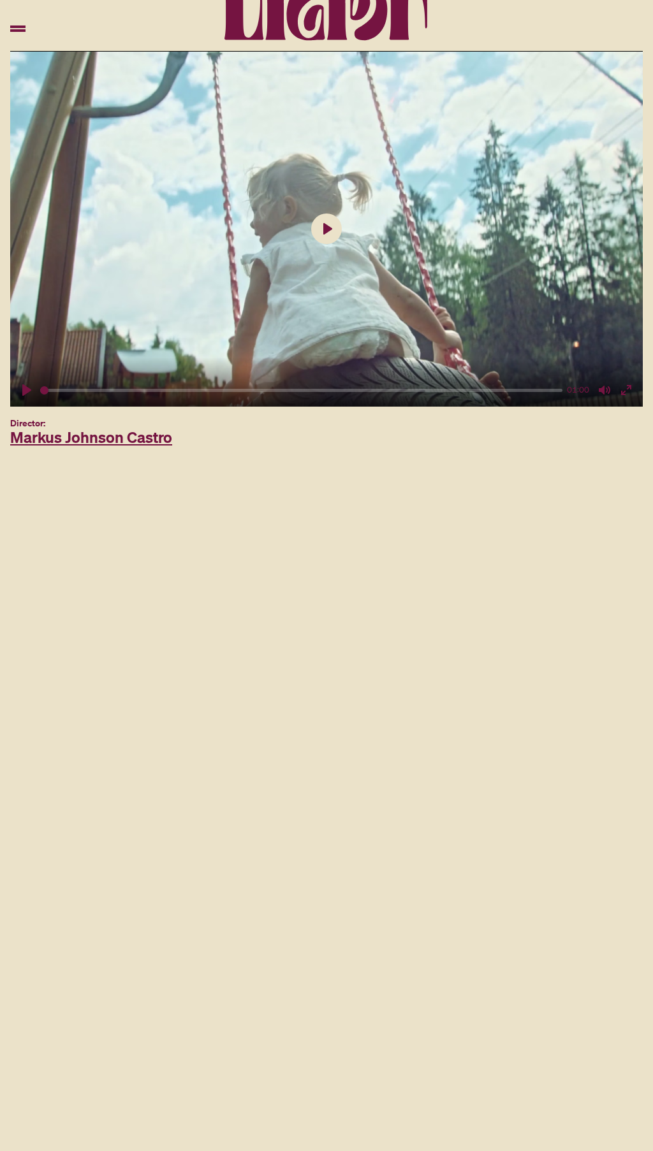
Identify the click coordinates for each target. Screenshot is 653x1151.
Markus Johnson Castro (91, 437)
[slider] (301, 390)
